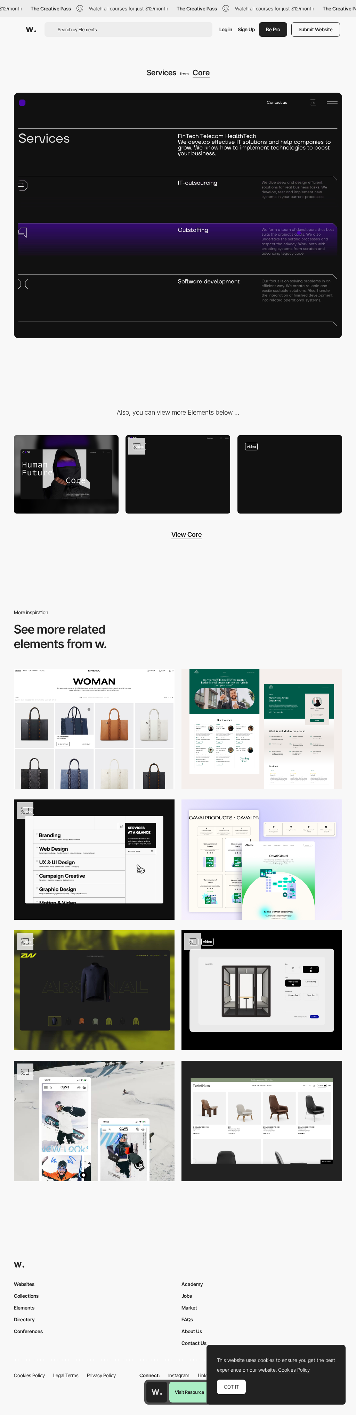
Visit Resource (189, 1392)
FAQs (187, 1319)
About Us (191, 1331)
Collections (26, 1296)
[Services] (94, 859)
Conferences (28, 1331)
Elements (24, 1308)
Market (189, 1308)
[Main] (178, 474)
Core (201, 72)
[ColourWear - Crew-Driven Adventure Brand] (94, 1121)
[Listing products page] (94, 729)
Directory (24, 1319)
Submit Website (316, 29)
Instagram (178, 1375)
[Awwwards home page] (156, 1392)
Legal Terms (66, 1375)
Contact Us (194, 1343)
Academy (192, 1284)
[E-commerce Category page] (261, 1121)
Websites (24, 1284)
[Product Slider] (94, 990)
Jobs (186, 1296)
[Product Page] (261, 859)
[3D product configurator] (261, 990)
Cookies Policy (29, 1375)
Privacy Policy (101, 1375)
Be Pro (273, 29)
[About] (289, 474)
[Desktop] (66, 474)
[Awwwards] (31, 29)
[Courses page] (261, 729)
